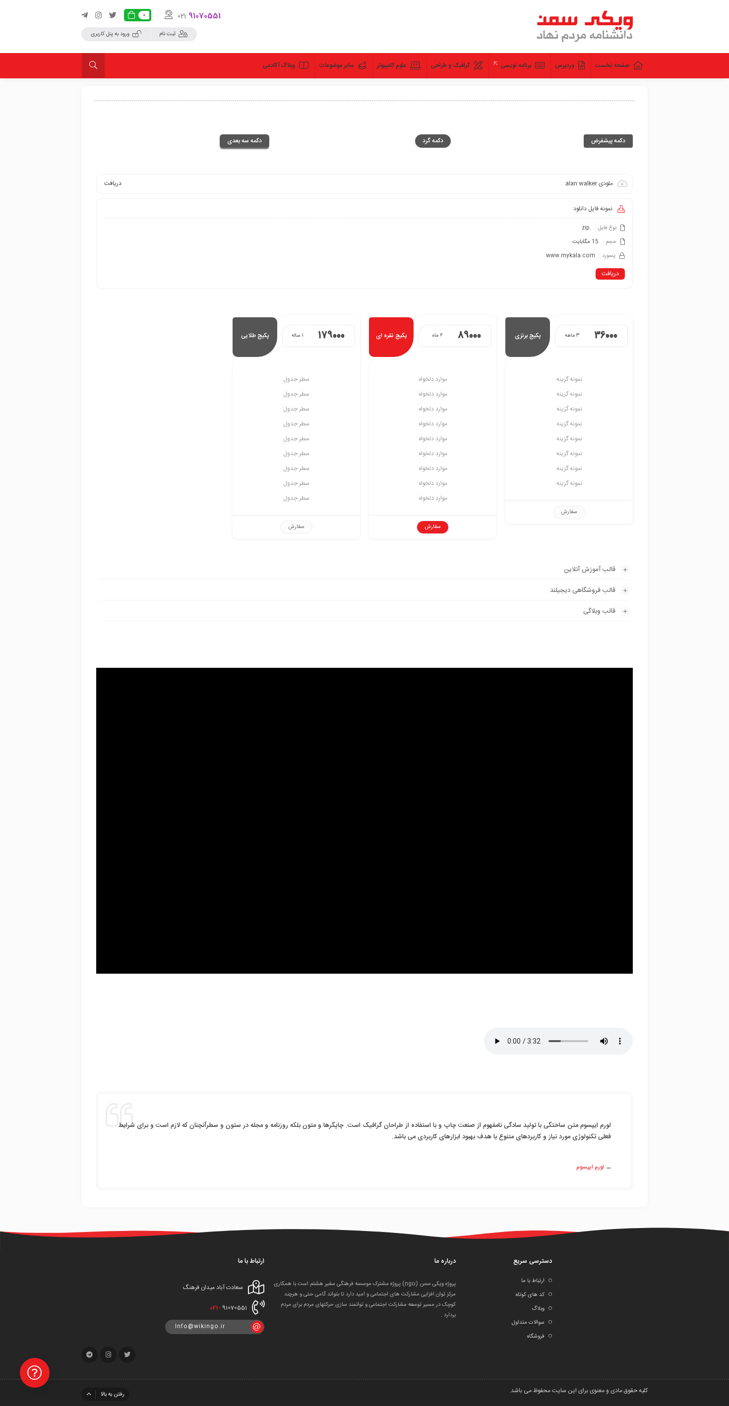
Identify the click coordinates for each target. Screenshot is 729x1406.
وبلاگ (538, 1308)
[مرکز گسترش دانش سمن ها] (586, 26)
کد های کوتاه (530, 1294)
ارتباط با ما (533, 1281)
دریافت (610, 274)
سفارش (569, 512)
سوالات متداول (528, 1322)
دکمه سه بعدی (244, 141)
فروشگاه (536, 1336)
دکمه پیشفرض (608, 141)
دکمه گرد (433, 141)
